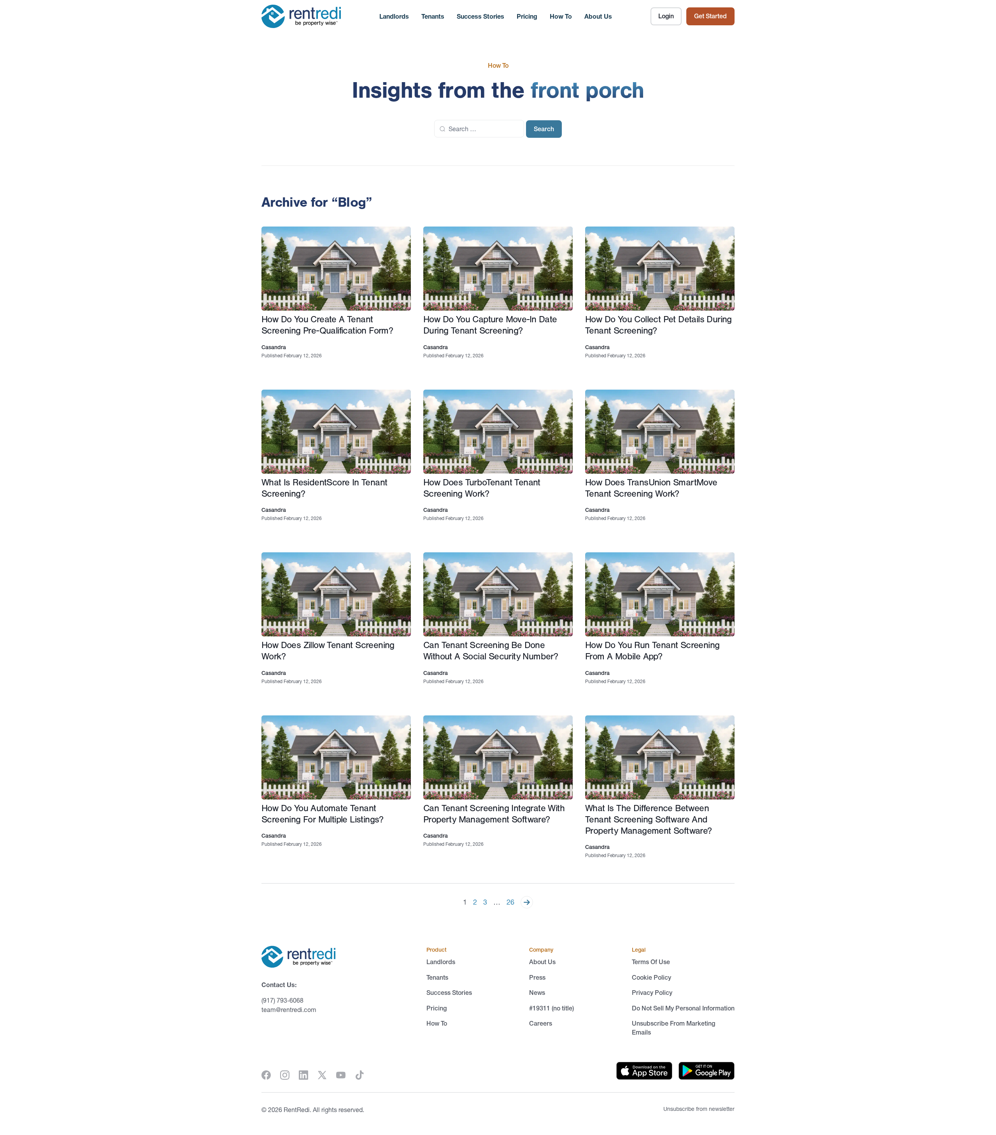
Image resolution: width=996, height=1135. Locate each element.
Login (666, 16)
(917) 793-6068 (282, 1000)
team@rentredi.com (288, 1010)
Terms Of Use (651, 962)
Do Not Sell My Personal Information (683, 1008)
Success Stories (480, 16)
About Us (598, 16)
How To (561, 16)
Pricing (527, 16)
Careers (540, 1023)
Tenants (432, 16)
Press (537, 977)
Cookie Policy (651, 977)
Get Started (710, 16)
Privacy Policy (652, 992)
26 (510, 902)
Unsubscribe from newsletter (699, 1108)
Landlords (394, 16)
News (537, 992)
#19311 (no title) (551, 1008)
